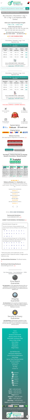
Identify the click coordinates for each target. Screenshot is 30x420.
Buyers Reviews (9, 150)
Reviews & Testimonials (15, 333)
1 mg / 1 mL (10, 24)
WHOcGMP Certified (19, 66)
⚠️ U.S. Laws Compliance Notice (15, 36)
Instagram (16, 377)
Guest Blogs (15, 355)
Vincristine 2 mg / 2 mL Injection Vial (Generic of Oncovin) (15, 78)
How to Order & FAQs (15, 338)
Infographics (15, 344)
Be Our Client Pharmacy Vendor (15, 357)
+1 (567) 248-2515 (15, 397)
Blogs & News (15, 346)
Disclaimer (15, 363)
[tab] (9, 150)
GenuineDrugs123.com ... (11, 263)
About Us (15, 331)
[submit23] (27, 8)
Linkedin (15, 375)
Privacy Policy (15, 361)
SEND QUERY (21, 63)
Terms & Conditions (15, 359)
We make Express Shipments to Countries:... (14, 136)
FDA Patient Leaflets (19, 150)
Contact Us (15, 367)
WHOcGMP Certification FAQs (15, 336)
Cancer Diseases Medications (15, 354)
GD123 (15, 393)
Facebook (15, 371)
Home (3, 12)
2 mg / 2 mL (19, 24)
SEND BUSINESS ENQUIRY (15, 145)
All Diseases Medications (15, 352)
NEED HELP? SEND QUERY (15, 141)
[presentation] (2, 171)
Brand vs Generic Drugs (15, 335)
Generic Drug (11, 66)
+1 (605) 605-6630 (15, 387)
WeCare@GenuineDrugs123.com (15, 400)
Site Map (15, 365)
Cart (26, 52)
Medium (16, 381)
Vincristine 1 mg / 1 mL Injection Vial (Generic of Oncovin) (15, 45)
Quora (16, 383)
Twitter (16, 373)
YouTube (15, 379)
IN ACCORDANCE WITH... (14, 214)
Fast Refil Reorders (15, 350)
